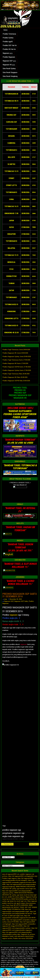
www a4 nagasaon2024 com (10, 874)
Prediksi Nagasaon (9, 57)
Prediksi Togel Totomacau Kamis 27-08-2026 (16, 360)
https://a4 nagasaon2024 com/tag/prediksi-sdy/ (22, 876)
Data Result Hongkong (10, 76)
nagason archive (7, 938)
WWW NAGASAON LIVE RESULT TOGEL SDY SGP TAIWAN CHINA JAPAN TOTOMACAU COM (19, 907)
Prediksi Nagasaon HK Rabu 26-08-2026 (15, 377)
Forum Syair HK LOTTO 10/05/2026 (17, 905)
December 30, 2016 (16, 599)
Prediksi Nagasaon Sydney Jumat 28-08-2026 (17, 356)
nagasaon (13, 615)
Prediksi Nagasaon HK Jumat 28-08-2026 (15, 353)
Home (5, 30)
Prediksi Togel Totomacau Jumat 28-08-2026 (16, 349)
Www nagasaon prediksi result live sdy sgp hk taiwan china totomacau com (19, 903)
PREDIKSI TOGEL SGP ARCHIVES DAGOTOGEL (18, 936)
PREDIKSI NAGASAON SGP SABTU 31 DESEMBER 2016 (19, 595)
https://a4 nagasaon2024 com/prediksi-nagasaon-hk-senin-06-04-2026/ (19, 918)
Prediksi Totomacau (9, 34)
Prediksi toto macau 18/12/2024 (23, 938)
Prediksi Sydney (8, 38)
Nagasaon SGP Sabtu (21, 601)
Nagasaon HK (7, 65)
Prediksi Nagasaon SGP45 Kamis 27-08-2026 (17, 367)
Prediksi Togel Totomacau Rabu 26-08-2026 (16, 374)
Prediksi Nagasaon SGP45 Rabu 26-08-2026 (16, 380)
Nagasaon (6, 53)
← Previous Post (7, 844)
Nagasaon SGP (8, 61)
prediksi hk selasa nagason (16, 897)
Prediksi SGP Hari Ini (10, 45)
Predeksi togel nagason (9, 878)
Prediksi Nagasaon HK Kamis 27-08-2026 (15, 363)
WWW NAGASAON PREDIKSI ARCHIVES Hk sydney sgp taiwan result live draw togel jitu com (19, 895)
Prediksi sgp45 (8, 42)
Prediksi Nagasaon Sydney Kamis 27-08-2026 (17, 370)
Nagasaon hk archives (28, 934)
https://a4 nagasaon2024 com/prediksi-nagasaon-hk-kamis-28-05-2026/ (19, 882)
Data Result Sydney (9, 68)
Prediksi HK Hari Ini (9, 49)
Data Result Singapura (10, 72)
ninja (5, 599)
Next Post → (34, 844)
